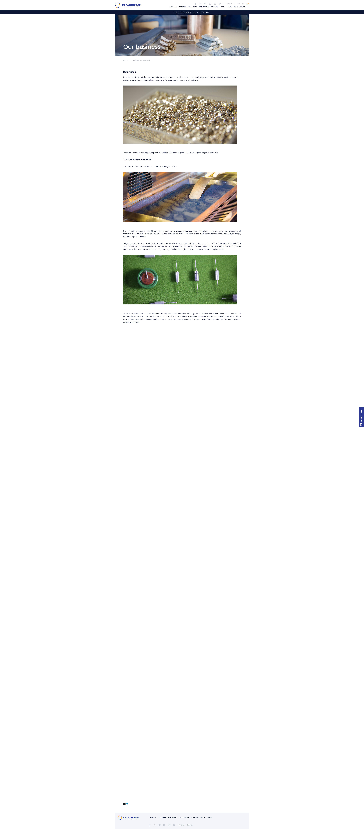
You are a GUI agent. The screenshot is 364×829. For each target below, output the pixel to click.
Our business (134, 60)
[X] (124, 804)
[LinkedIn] (127, 804)
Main (125, 60)
